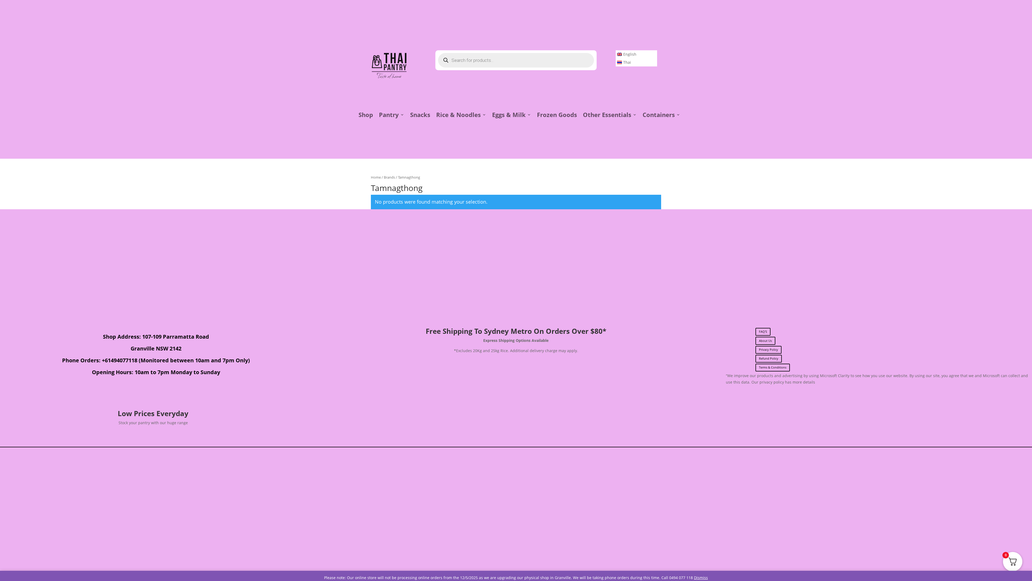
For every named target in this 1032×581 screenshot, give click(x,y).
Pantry (389, 116)
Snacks (420, 116)
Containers (659, 116)
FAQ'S (763, 332)
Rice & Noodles (458, 116)
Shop (366, 116)
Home (376, 177)
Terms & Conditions (772, 367)
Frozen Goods (557, 116)
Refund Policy (768, 358)
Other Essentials (607, 116)
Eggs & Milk (509, 116)
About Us (765, 341)
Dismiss (701, 577)
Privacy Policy (768, 350)
